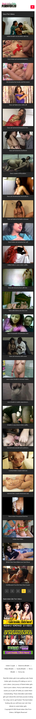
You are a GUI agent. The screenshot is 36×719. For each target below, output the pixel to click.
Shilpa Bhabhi (9, 669)
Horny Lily (21, 672)
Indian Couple (10, 666)
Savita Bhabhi (21, 669)
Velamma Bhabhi (23, 666)
